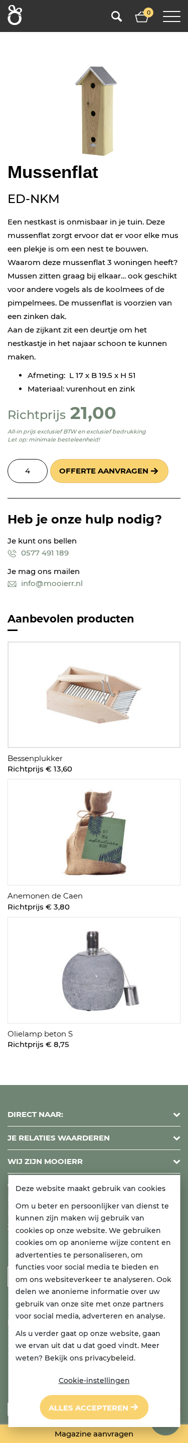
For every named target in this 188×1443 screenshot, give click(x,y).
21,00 (93, 413)
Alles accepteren (88, 1407)
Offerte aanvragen (103, 471)
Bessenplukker (35, 758)
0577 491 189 (44, 553)
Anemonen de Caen (45, 895)
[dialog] (94, 1301)
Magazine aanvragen (94, 1433)
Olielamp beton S (40, 1033)
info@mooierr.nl (51, 583)
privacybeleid (109, 1358)
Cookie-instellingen (94, 1380)
